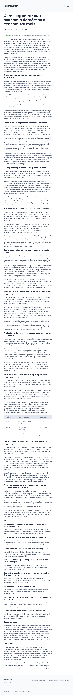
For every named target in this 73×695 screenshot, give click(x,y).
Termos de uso (64, 680)
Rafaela (27, 29)
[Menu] (68, 6)
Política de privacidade (38, 680)
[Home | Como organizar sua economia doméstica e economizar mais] (11, 6)
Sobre (56, 680)
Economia (6, 29)
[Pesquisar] (64, 6)
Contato (50, 680)
